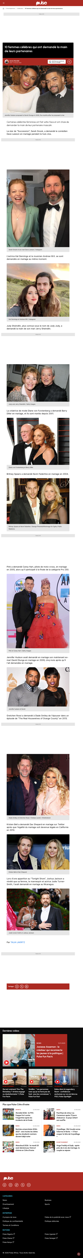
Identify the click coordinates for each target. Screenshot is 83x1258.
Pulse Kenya (7, 1242)
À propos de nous (9, 1217)
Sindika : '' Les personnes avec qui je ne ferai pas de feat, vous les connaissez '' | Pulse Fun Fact (40, 1093)
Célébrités (20, 8)
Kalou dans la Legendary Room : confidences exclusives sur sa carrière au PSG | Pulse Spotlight (65, 1093)
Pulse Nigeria (8, 1234)
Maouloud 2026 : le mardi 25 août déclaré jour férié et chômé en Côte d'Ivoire (27, 1147)
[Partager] (69, 62)
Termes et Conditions (11, 1225)
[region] (41, 1084)
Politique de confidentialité (13, 1221)
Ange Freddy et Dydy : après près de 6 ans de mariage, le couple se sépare (68, 1147)
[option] (15, 1084)
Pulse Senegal (50, 1238)
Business (48, 1200)
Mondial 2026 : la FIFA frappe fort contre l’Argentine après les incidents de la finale (25, 1116)
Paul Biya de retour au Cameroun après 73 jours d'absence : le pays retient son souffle (67, 1116)
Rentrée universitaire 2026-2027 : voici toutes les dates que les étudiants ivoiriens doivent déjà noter (27, 1133)
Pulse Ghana (7, 1238)
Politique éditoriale (52, 1221)
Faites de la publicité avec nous (57, 1217)
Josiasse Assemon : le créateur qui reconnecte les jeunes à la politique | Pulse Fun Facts (50, 1051)
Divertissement (10, 8)
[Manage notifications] (78, 1254)
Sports (18, 1109)
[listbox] (41, 1084)
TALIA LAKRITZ (18, 942)
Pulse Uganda (50, 1234)
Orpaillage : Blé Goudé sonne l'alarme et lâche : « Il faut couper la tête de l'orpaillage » (68, 1133)
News (39, 1043)
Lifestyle (6, 1208)
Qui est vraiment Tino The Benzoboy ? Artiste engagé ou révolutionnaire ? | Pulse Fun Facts (14, 1093)
